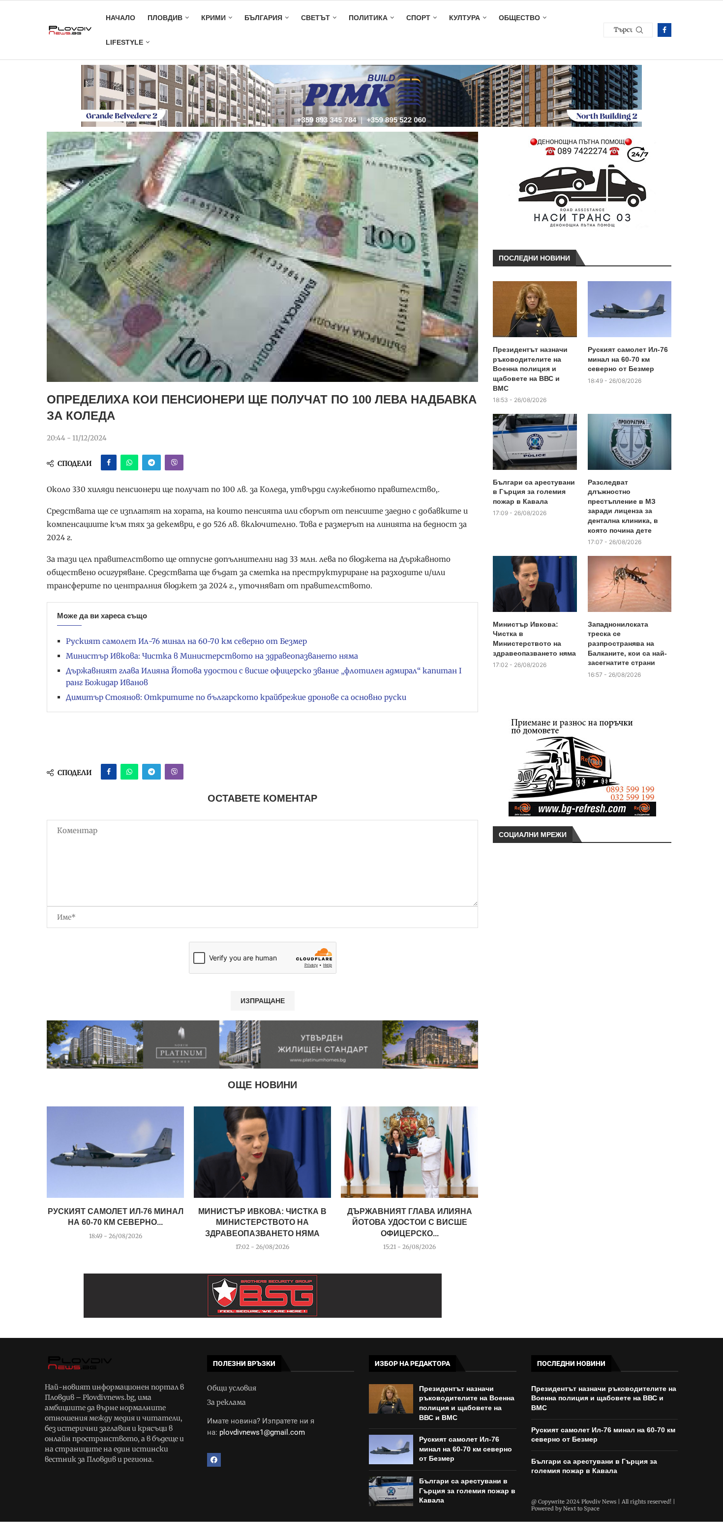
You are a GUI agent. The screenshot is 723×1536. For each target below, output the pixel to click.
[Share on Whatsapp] (129, 462)
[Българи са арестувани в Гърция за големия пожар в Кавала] (535, 442)
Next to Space (581, 1508)
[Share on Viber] (174, 462)
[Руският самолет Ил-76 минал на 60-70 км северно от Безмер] (115, 1152)
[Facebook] (664, 30)
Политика (368, 18)
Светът (315, 18)
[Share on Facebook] (109, 462)
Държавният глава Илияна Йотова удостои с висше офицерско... (409, 1222)
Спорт (418, 18)
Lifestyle (124, 42)
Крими (213, 18)
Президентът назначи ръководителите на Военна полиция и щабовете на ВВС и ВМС (530, 369)
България (263, 18)
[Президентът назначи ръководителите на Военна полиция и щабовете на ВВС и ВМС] (535, 309)
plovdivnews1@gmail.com (262, 1432)
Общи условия (231, 1388)
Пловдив (165, 18)
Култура (464, 18)
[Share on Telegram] (151, 462)
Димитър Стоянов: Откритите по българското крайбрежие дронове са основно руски (236, 697)
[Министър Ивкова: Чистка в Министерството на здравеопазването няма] (262, 1152)
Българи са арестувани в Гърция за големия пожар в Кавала (534, 491)
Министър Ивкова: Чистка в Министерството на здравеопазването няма (212, 656)
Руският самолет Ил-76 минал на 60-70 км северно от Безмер (186, 641)
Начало (120, 18)
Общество (519, 18)
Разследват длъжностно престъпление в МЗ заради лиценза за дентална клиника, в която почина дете (623, 506)
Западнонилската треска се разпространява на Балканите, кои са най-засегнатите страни (627, 643)
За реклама (226, 1402)
